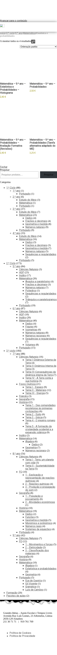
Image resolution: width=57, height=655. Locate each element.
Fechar (3, 166)
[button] (56, 27)
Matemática (29, 33)
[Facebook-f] (7, 647)
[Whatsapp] (16, 647)
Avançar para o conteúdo (13, 20)
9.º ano (19, 33)
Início (3, 33)
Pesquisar (5, 169)
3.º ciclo (10, 33)
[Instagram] (24, 647)
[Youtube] (33, 647)
